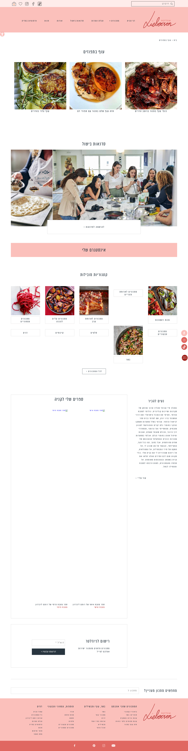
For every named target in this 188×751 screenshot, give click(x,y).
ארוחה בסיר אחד (98, 721)
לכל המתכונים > (94, 371)
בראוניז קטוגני (130, 711)
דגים (25, 332)
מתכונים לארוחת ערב (94, 320)
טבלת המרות (98, 20)
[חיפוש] (13, 690)
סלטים (94, 332)
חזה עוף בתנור (130, 724)
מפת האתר (38, 734)
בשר (128, 359)
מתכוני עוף (101, 715)
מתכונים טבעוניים (162, 333)
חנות (47, 20)
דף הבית (131, 20)
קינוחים (60, 332)
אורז (72, 711)
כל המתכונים (37, 715)
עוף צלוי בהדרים (40, 111)
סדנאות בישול (77, 20)
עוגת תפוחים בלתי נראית (126, 721)
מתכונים (115, 20)
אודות (60, 20)
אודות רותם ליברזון (34, 718)
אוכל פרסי (101, 727)
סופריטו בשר (131, 715)
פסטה (71, 718)
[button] (2, 34)
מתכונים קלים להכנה (59, 320)
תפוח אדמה (69, 715)
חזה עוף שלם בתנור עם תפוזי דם (95, 111)
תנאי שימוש (37, 731)
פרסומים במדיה (29, 20)
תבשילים (102, 724)
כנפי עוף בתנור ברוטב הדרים (151, 111)
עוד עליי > (141, 478)
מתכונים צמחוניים (25, 320)
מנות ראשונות (162, 320)
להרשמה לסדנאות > (94, 227)
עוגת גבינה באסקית (128, 718)
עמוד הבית (38, 711)
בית (175, 40)
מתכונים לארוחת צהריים (128, 293)
